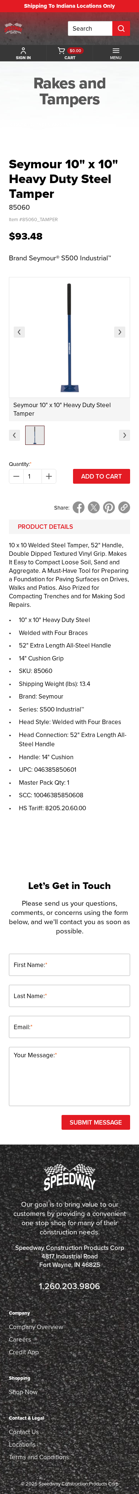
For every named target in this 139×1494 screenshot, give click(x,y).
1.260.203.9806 (69, 1286)
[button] (34, 435)
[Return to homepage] (13, 28)
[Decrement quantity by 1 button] (16, 476)
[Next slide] (119, 332)
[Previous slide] (19, 332)
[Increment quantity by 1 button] (49, 476)
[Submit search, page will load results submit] (121, 28)
